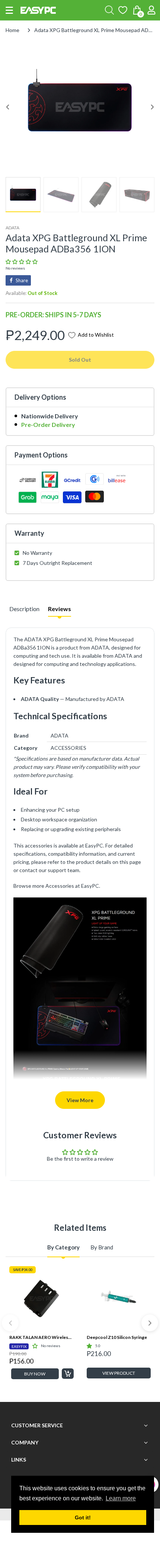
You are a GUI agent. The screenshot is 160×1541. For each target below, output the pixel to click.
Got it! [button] (83, 1517)
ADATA (12, 227)
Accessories (59, 886)
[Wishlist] (123, 10)
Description (24, 608)
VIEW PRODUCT (118, 1373)
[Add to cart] (68, 1373)
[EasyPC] (38, 10)
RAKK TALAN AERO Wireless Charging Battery (41, 1337)
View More (80, 1100)
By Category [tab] (63, 1247)
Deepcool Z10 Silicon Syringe (117, 1337)
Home (12, 30)
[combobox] (109, 10)
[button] (9, 10)
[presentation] (10, 1323)
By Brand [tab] (101, 1247)
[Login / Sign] (151, 10)
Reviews (59, 608)
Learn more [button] (121, 1498)
